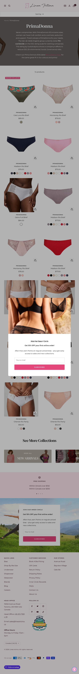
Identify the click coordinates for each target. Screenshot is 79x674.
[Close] (67, 301)
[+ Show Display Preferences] (74, 669)
